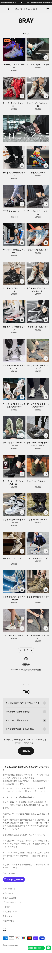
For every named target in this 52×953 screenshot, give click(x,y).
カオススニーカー (38, 172)
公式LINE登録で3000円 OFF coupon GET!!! (26, 2)
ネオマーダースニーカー (38, 327)
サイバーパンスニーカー (38, 250)
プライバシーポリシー (12, 902)
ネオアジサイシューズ (38, 519)
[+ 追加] (45, 57)
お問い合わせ (8, 893)
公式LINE (26, 751)
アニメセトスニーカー (14, 635)
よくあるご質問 (9, 898)
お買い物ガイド (9, 888)
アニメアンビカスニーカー (38, 64)
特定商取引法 (8, 921)
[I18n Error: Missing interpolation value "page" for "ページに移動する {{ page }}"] (31, 650)
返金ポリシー (8, 916)
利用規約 (6, 907)
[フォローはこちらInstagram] (4, 929)
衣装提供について (10, 911)
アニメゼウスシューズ (38, 558)
